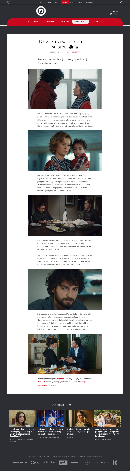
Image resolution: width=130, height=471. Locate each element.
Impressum (32, 456)
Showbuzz (103, 462)
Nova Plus (35, 462)
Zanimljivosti (81, 22)
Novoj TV (41, 382)
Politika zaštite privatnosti (60, 456)
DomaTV (74, 462)
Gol (63, 462)
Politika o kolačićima (78, 456)
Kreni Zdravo (115, 462)
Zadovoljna (49, 462)
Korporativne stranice (94, 456)
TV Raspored (50, 22)
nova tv (65, 2)
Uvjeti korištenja (43, 456)
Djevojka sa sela (61, 379)
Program (65, 22)
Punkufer (87, 462)
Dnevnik (20, 462)
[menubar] (121, 2)
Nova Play (97, 22)
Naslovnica (34, 22)
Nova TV (9, 2)
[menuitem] (121, 2)
